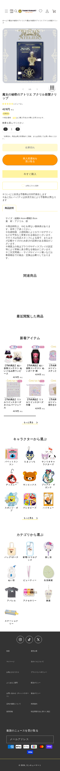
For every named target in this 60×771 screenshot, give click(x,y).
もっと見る (28, 422)
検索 (8, 651)
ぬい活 (11, 580)
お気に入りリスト (12, 672)
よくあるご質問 (12, 683)
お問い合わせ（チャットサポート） (17, 694)
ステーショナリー (11, 622)
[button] (6, 11)
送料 (14, 117)
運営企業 (34, 651)
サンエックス (30, 485)
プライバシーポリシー (39, 672)
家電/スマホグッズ (30, 558)
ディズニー (11, 485)
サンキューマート (33, 765)
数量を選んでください (13, 123)
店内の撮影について (13, 704)
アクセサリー (30, 601)
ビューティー (30, 580)
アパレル (11, 601)
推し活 (48, 557)
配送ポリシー (35, 683)
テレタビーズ (30, 508)
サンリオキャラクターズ (48, 463)
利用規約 (34, 704)
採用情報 (9, 711)
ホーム (4, 20)
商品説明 (9, 208)
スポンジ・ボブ (11, 509)
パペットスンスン (11, 463)
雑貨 (48, 601)
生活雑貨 (48, 580)
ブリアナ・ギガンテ (48, 486)
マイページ (10, 661)
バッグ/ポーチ (11, 557)
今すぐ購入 (30, 174)
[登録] (49, 739)
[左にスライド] (23, 89)
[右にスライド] (37, 89)
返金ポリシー (35, 693)
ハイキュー (48, 508)
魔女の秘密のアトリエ (17, 20)
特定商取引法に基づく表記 (40, 711)
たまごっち (30, 462)
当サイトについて (37, 661)
